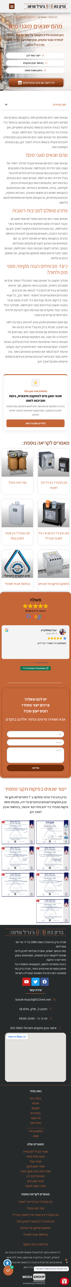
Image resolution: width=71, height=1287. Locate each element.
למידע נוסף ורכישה (36, 423)
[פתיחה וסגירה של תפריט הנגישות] (7, 1263)
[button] (12, 6)
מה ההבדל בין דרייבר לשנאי (35, 1202)
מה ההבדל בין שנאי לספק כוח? (35, 1221)
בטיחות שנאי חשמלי (17, 583)
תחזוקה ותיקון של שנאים (53, 583)
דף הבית (53, 17)
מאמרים (42, 17)
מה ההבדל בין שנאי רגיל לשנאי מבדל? (35, 1215)
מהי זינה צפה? (17, 482)
